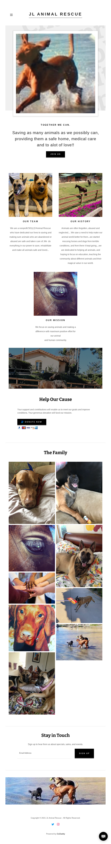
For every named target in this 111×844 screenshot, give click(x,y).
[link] (55, 15)
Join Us (55, 154)
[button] (13, 15)
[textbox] (44, 754)
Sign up (84, 753)
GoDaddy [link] (61, 834)
